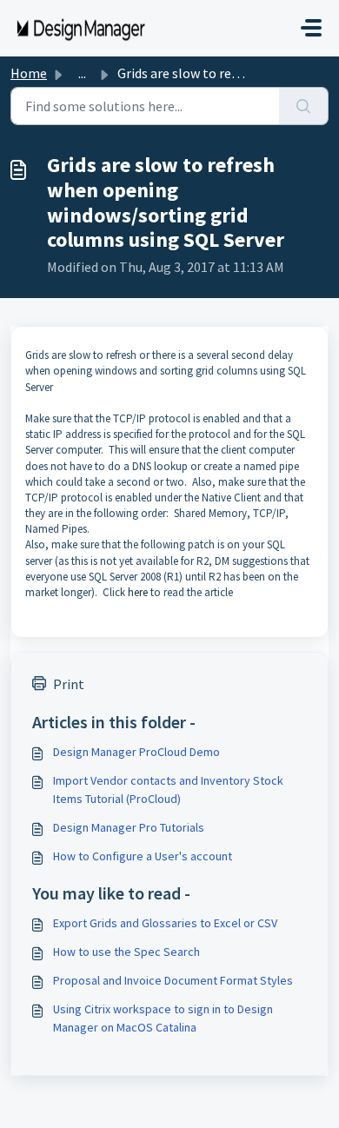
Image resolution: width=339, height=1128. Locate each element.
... (82, 73)
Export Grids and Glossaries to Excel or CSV (165, 923)
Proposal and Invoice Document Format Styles (173, 980)
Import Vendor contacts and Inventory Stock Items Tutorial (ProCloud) (168, 789)
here (139, 592)
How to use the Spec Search (126, 951)
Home (28, 73)
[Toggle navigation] (311, 27)
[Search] (304, 106)
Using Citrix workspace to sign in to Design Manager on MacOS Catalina (163, 1018)
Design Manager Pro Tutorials (128, 827)
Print (68, 684)
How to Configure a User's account (142, 856)
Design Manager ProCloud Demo (136, 752)
